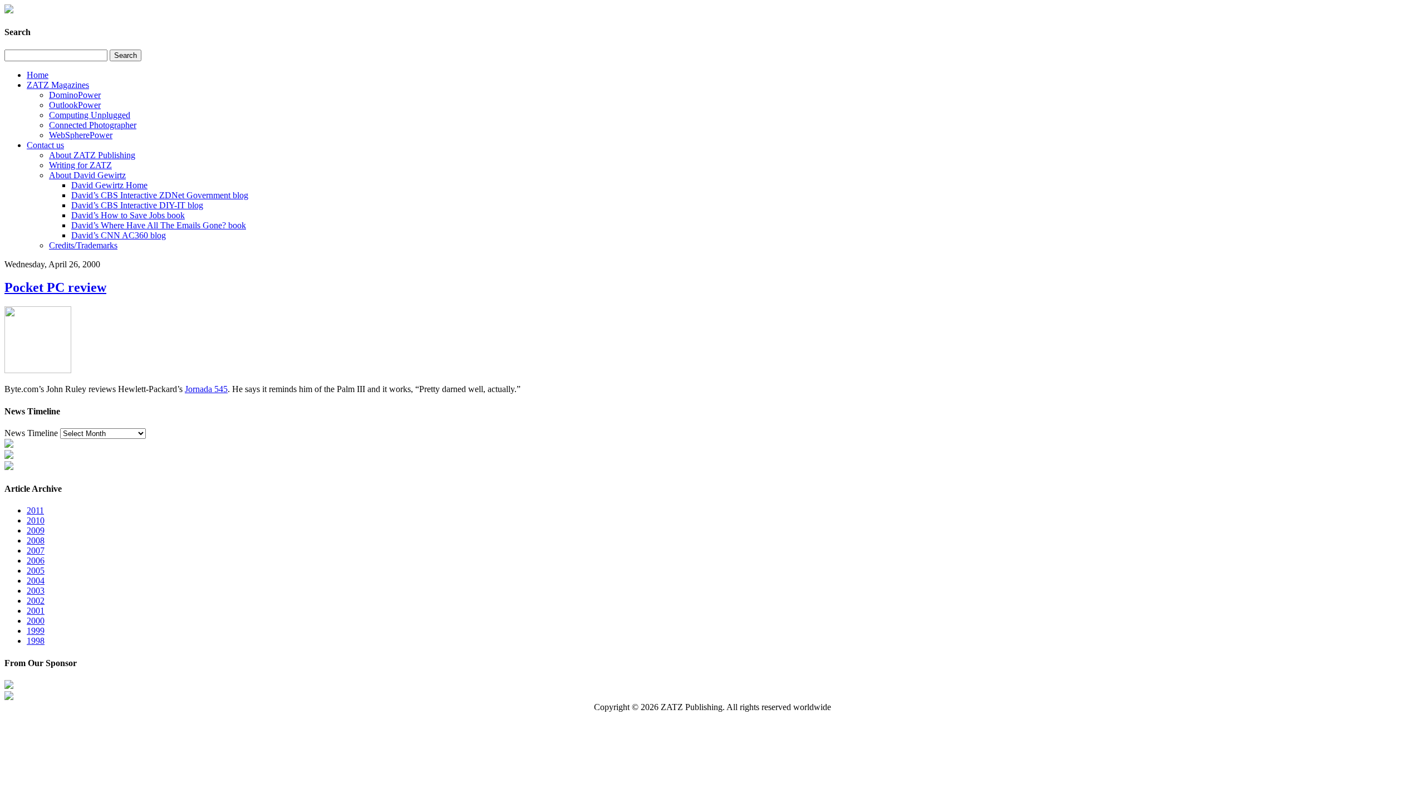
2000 (36, 620)
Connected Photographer (92, 125)
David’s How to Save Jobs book (128, 215)
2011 (35, 510)
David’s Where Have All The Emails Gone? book (158, 225)
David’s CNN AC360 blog (118, 235)
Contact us (45, 145)
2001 (36, 610)
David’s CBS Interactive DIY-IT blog (137, 205)
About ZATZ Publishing (92, 155)
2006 (36, 560)
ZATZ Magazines (58, 85)
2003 (36, 590)
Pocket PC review (55, 287)
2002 (36, 600)
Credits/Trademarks (83, 245)
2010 (36, 520)
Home (37, 75)
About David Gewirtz (87, 175)
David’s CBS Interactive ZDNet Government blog (159, 195)
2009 (36, 530)
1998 (36, 640)
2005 (36, 570)
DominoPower (75, 95)
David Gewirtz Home (109, 185)
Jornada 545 (206, 389)
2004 (36, 580)
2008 (36, 540)
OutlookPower (75, 105)
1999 (36, 630)
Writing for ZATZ (80, 165)
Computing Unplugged (89, 115)
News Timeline (31, 433)
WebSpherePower (80, 135)
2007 (36, 550)
